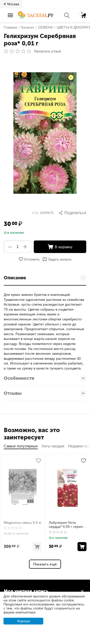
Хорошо (23, 621)
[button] (72, 213)
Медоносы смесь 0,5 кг (23, 523)
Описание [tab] (15, 278)
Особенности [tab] (19, 378)
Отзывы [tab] (13, 393)
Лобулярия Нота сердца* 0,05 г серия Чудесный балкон (66, 525)
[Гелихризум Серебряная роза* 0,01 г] (45, 133)
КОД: (35, 213)
